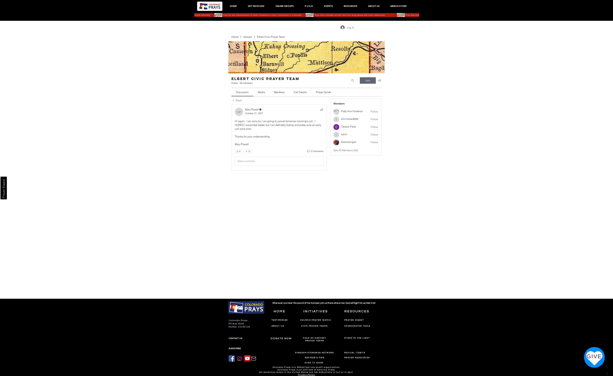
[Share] (322, 110)
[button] (256, 6)
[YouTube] (247, 358)
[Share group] (380, 80)
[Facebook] (232, 358)
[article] (279, 137)
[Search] (353, 80)
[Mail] (253, 358)
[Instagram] (239, 358)
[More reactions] (248, 151)
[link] (242, 92)
